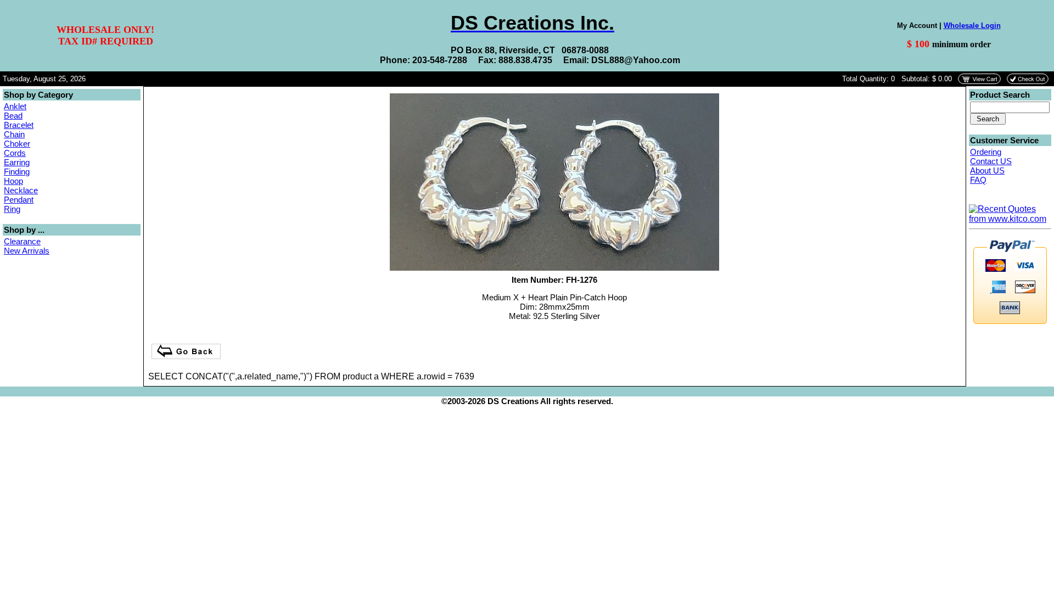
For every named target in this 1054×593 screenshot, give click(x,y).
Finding (17, 171)
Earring (17, 162)
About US (987, 170)
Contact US (991, 161)
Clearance (22, 241)
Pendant (18, 199)
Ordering (985, 151)
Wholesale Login (972, 25)
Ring (12, 209)
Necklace (21, 190)
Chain (14, 134)
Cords (15, 153)
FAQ (978, 179)
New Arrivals (26, 250)
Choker (17, 143)
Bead (13, 115)
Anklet (15, 106)
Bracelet (18, 125)
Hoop (13, 181)
